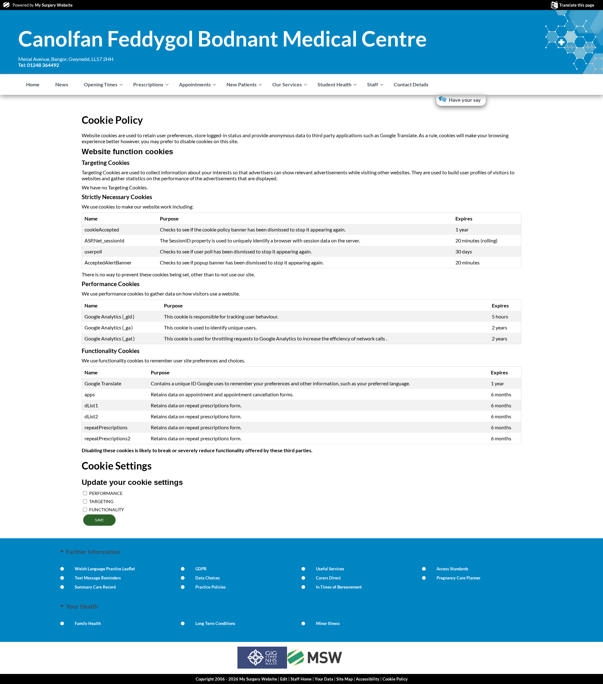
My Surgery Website (54, 5)
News (61, 84)
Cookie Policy (395, 678)
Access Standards (452, 568)
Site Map (344, 678)
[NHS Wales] (262, 667)
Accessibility (367, 678)
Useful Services (330, 568)
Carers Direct (328, 577)
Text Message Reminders (98, 577)
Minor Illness (328, 623)
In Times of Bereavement (339, 586)
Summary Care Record (95, 586)
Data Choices (207, 577)
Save (99, 520)
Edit (283, 678)
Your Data (324, 678)
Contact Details (411, 84)
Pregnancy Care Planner (459, 577)
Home (33, 84)
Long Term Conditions (215, 623)
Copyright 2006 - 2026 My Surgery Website (236, 678)
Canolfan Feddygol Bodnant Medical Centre (222, 38)
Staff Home (301, 678)
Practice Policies (210, 586)
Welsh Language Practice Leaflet (105, 568)
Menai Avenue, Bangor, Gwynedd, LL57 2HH (65, 62)
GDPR (201, 568)
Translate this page (576, 5)
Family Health (88, 623)
